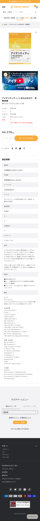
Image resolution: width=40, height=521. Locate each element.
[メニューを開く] (3, 6)
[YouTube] (25, 489)
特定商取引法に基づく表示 (10, 465)
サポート (5, 446)
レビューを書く (20, 422)
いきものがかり (9, 189)
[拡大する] (36, 32)
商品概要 (6, 159)
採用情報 (4, 472)
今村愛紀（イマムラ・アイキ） (13, 170)
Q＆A (3, 452)
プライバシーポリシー (8, 468)
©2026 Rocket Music (20, 513)
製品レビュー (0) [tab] (11, 406)
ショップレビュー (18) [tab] (29, 406)
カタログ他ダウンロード (9, 481)
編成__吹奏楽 (7, 12)
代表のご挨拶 (5, 457)
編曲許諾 (4, 475)
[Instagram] (20, 489)
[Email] (24, 148)
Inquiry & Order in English (11, 478)
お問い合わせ (5, 454)
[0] (36, 6)
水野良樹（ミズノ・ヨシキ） (12, 179)
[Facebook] (12, 148)
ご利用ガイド (5, 449)
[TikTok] (29, 489)
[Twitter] (20, 148)
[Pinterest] (16, 148)
